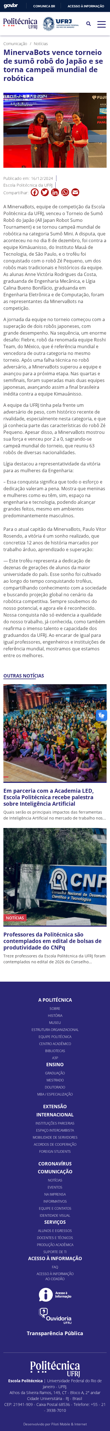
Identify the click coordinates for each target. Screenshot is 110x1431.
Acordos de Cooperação (55, 1144)
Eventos (55, 1187)
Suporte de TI (55, 1251)
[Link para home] (55, 1369)
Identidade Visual (55, 1215)
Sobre (55, 1008)
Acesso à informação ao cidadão (55, 1276)
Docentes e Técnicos (55, 1237)
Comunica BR (44, 6)
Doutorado (55, 1087)
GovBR (11, 5)
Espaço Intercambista (55, 1130)
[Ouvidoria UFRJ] (55, 1316)
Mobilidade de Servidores (55, 1137)
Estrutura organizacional (55, 1029)
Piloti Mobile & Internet (69, 1424)
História (55, 1015)
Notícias (55, 1180)
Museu (55, 1022)
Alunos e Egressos (55, 1230)
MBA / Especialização (55, 1094)
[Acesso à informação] (55, 1295)
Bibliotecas (55, 1050)
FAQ (55, 1267)
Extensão (55, 1106)
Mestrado (55, 1080)
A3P (55, 1057)
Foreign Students (55, 1151)
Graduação (55, 1073)
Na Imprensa (55, 1194)
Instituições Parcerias (55, 1123)
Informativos (55, 1201)
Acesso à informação (86, 6)
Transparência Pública (55, 1333)
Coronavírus (55, 1164)
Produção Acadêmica (55, 1244)
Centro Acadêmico (55, 1043)
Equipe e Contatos (55, 1208)
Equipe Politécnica (55, 1036)
